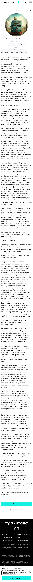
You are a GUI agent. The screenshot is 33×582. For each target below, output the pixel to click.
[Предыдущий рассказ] (1, 26)
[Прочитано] (8, 3)
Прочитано (16, 504)
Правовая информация (17, 549)
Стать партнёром (22, 540)
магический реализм (14, 49)
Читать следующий (16, 510)
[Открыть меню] (30, 2)
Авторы (19, 537)
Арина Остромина (16, 42)
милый (22, 49)
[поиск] (26, 2)
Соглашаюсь (16, 578)
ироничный (24, 52)
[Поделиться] (21, 44)
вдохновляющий (15, 52)
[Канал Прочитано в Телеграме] (18, 528)
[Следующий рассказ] (31, 26)
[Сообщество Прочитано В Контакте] (15, 528)
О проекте (5, 534)
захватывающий (5, 52)
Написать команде (8, 540)
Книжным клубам (22, 534)
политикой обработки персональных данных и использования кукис (14, 572)
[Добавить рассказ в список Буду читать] (12, 44)
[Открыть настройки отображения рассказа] (30, 10)
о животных (4, 49)
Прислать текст (7, 537)
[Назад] (2, 10)
